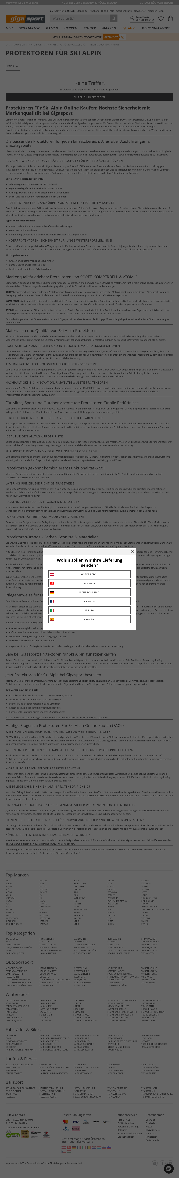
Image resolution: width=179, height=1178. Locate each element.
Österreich (89, 574)
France (89, 601)
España (89, 619)
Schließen (132, 551)
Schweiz (90, 583)
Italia (89, 610)
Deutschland (89, 592)
